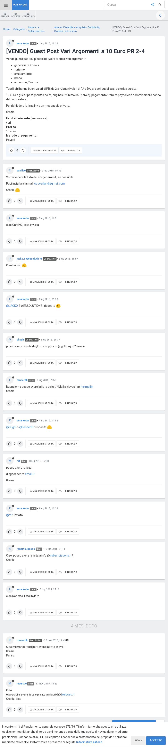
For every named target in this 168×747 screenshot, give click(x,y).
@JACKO (12, 305)
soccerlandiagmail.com (49, 183)
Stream (5, 16)
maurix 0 (22, 683)
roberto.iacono (26, 549)
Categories (28, 16)
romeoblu (22, 640)
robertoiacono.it (61, 555)
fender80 (22, 380)
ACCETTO (156, 740)
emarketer (23, 43)
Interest (15, 16)
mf (18, 461)
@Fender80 (26, 427)
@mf (9, 515)
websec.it (68, 694)
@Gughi (11, 427)
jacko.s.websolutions (29, 258)
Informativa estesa (89, 742)
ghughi (20, 339)
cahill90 (21, 170)
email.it (30, 474)
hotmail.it (87, 386)
